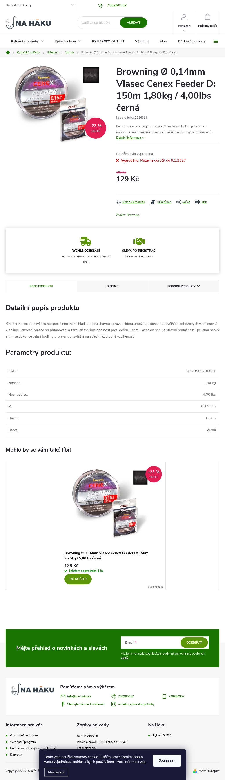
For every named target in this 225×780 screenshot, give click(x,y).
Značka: (127, 215)
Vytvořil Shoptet (209, 771)
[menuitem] (28, 41)
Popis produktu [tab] (41, 286)
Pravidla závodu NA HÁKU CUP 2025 (102, 742)
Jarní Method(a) (87, 736)
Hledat (133, 22)
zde (142, 761)
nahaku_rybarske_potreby (136, 704)
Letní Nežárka (86, 748)
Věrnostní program (23, 742)
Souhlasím (167, 760)
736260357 (126, 696)
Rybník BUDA (161, 735)
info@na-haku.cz (79, 696)
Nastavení (56, 772)
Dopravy (16, 755)
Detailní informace (128, 138)
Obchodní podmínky (18, 5)
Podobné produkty (181, 286)
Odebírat (194, 642)
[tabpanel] (112, 526)
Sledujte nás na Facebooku (86, 704)
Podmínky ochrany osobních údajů (33, 748)
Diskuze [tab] (112, 286)
